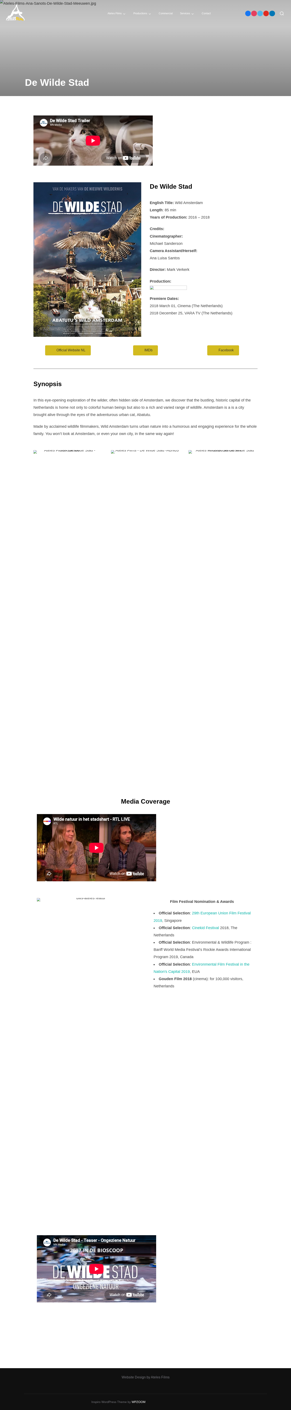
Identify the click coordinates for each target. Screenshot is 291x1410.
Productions (140, 13)
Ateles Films (115, 13)
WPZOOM (139, 1402)
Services (185, 13)
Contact (206, 13)
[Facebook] (248, 13)
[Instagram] (254, 13)
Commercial (166, 13)
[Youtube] (266, 13)
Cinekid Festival (205, 928)
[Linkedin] (272, 13)
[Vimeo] (260, 13)
